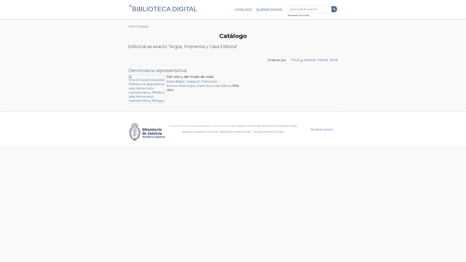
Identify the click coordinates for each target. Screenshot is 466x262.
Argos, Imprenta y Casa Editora (209, 86)
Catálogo (243, 9)
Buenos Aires (176, 86)
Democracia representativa (157, 70)
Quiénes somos (269, 9)
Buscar (334, 9)
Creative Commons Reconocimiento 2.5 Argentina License (266, 125)
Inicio (131, 26)
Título (295, 60)
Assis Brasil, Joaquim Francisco (192, 82)
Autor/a (310, 60)
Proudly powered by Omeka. (269, 131)
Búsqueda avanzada (298, 15)
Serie (333, 60)
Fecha (323, 60)
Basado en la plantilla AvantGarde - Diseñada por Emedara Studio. (217, 131)
